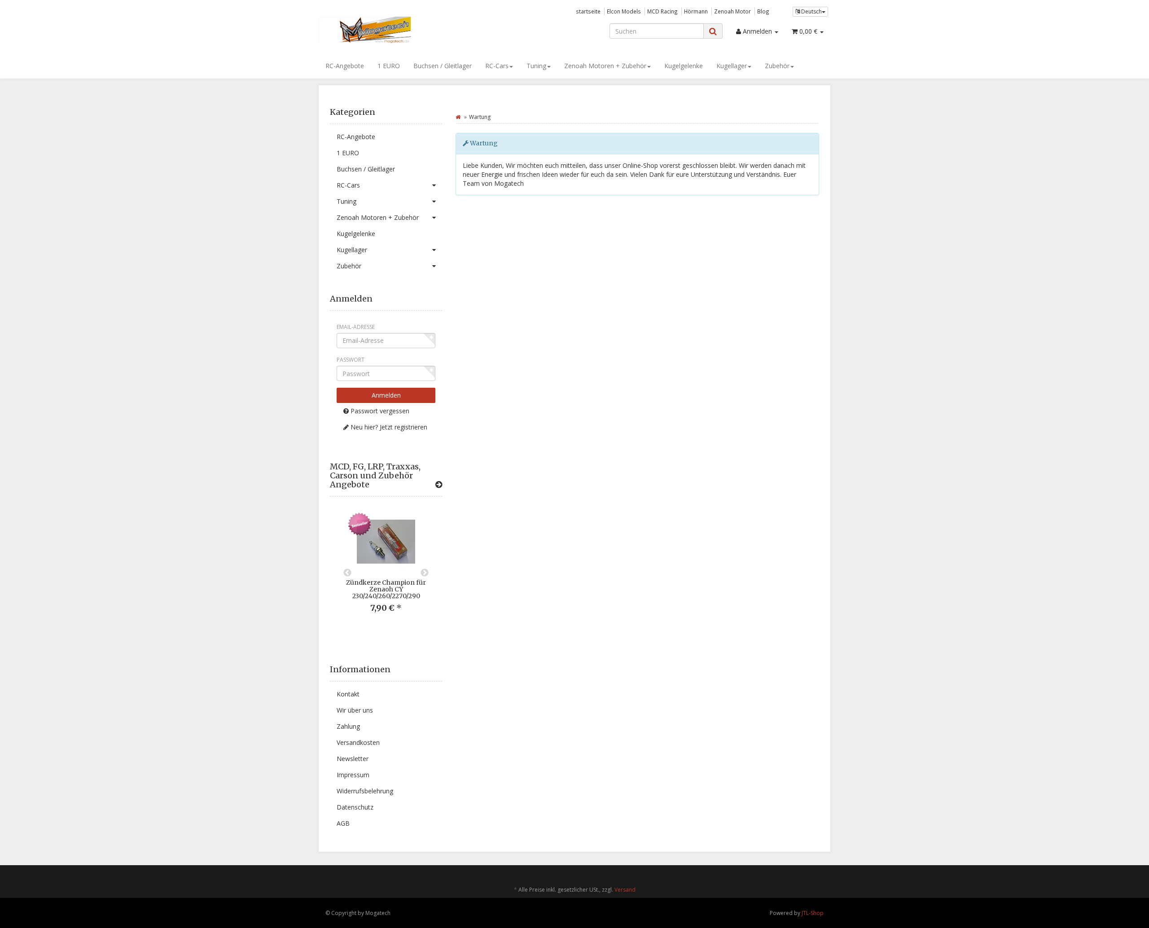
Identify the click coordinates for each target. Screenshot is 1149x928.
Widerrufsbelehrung (365, 791)
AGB (343, 823)
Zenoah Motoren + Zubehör (605, 65)
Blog (763, 11)
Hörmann (696, 11)
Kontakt (348, 694)
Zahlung (348, 726)
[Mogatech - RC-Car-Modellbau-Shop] (399, 30)
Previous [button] (347, 573)
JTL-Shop (813, 913)
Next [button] (424, 573)
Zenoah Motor (732, 11)
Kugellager (731, 65)
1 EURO (388, 65)
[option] (386, 569)
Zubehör (777, 65)
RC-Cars (497, 65)
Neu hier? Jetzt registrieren (388, 427)
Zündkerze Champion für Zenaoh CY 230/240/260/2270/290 (386, 589)
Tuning (536, 65)
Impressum (353, 774)
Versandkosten (358, 742)
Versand (625, 889)
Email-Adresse (356, 327)
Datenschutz (355, 807)
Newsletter (352, 758)
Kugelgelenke (683, 65)
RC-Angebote (344, 65)
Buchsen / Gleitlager (442, 65)
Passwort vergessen (379, 411)
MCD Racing (662, 11)
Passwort (350, 359)
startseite (588, 11)
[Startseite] (458, 117)
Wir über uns (355, 710)
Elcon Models (624, 11)
